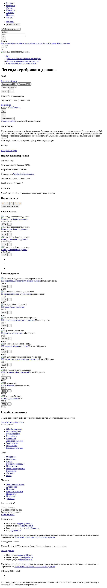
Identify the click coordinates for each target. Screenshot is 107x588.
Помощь (10, 22)
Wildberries (18, 174)
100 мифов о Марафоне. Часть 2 (15, 346)
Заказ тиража (12, 443)
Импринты (15, 43)
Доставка (10, 498)
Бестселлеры (25, 43)
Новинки (10, 489)
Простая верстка (13, 431)
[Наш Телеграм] (7, 578)
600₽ (4, 365)
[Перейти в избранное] (2, 47)
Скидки (45, 43)
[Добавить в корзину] (11, 90)
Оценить (16, 107)
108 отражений (7, 385)
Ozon (25, 174)
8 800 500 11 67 (7, 514)
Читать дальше (7, 550)
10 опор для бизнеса (10, 398)
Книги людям (64, 43)
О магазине (11, 459)
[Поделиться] (3, 114)
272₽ (4, 352)
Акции (9, 17)
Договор (10, 473)
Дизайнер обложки (14, 441)
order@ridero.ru (32, 528)
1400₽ (4, 339)
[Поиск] (3, 38)
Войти (4, 32)
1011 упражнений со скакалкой (15, 372)
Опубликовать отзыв (10, 206)
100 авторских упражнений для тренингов (20, 359)
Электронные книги (15, 484)
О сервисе (10, 5)
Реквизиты (11, 471)
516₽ (4, 326)
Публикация (11, 445)
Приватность (12, 466)
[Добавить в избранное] (3, 110)
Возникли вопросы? (15, 464)
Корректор (11, 438)
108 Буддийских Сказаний (13, 307)
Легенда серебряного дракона (14, 219)
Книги (9, 461)
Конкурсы (10, 10)
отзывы (11, 121)
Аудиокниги (11, 487)
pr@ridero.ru (15, 530)
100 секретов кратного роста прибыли (18, 320)
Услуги (9, 8)
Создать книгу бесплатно (12, 422)
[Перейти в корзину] (6, 47)
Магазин (10, 3)
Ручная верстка (13, 434)
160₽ (4, 313)
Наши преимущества (15, 468)
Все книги (5, 43)
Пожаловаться (8, 118)
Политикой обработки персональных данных (34, 537)
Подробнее (6, 105)
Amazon (30, 174)
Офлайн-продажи (14, 429)
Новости (10, 15)
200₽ (4, 224)
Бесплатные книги (14, 491)
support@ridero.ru (24, 523)
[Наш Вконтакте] (7, 575)
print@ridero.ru (26, 526)
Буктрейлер (11, 436)
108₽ (4, 391)
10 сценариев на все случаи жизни (16, 294)
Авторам (10, 12)
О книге (4, 121)
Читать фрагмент (9, 87)
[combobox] (53, 34)
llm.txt (8, 475)
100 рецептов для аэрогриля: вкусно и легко (20, 281)
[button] (53, 37)
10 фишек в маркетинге (11, 333)
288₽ (4, 287)
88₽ (3, 378)
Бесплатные (36, 43)
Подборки (53, 43)
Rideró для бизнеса (14, 448)
